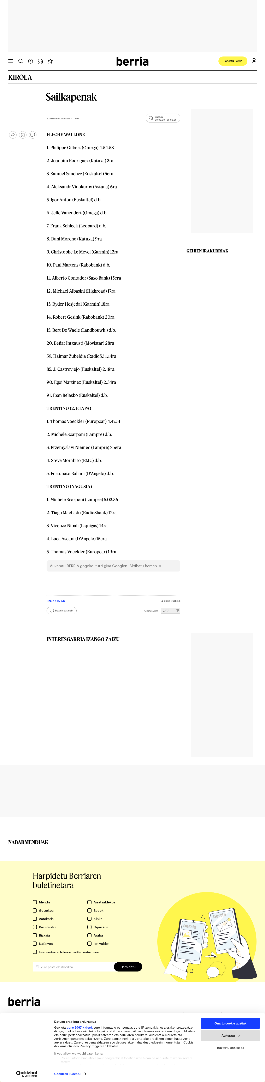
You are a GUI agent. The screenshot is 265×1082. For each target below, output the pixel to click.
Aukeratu (228, 1035)
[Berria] (24, 1005)
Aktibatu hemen (143, 566)
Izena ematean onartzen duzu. (69, 951)
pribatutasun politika (69, 951)
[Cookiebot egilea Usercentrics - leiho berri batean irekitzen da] (27, 1074)
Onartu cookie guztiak (230, 1023)
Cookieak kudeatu (67, 1074)
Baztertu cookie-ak (230, 1048)
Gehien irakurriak (207, 250)
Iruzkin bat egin (64, 610)
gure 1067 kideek (80, 1027)
